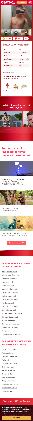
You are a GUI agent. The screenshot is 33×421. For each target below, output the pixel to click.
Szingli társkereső (8, 381)
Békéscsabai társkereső (10, 275)
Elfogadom (16, 417)
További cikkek (15, 243)
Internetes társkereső (9, 388)
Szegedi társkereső (9, 310)
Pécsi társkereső (8, 303)
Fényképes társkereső (10, 349)
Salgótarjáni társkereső (10, 306)
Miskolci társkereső (9, 296)
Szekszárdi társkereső (10, 317)
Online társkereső (8, 367)
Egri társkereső (7, 282)
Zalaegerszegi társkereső (11, 334)
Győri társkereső (8, 285)
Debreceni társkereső (9, 279)
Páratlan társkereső (9, 377)
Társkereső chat (7, 353)
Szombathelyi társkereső (11, 324)
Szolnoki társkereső (9, 320)
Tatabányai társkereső (10, 327)
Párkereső (5, 360)
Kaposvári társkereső (9, 289)
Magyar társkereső (8, 370)
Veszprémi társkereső (10, 331)
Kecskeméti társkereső (10, 292)
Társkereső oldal (8, 391)
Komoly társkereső (8, 374)
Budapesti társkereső (9, 272)
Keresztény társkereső (10, 356)
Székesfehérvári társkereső (12, 313)
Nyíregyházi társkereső (10, 299)
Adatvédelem (7, 401)
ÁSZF (16, 401)
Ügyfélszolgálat (25, 401)
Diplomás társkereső (9, 363)
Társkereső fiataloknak (10, 384)
